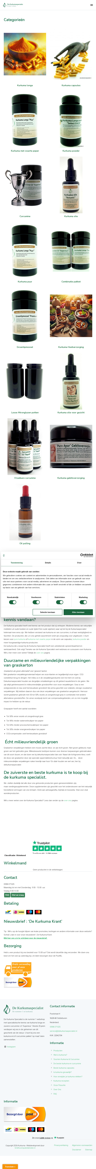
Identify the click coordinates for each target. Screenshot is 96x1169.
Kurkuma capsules (71, 85)
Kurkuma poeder (71, 151)
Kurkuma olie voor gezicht (71, 412)
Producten (58, 1051)
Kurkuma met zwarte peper (25, 151)
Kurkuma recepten (61, 1081)
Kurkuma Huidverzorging (71, 347)
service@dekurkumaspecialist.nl (63, 1031)
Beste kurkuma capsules (64, 1068)
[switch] (36, 602)
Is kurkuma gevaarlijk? (63, 1072)
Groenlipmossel (25, 347)
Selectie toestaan (47, 612)
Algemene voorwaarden (82, 1145)
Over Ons (57, 1089)
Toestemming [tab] (17, 562)
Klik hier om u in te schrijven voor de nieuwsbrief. (25, 938)
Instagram (11, 1047)
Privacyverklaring (61, 1145)
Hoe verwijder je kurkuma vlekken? (68, 1076)
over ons (40, 653)
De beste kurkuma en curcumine (67, 1063)
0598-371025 (55, 1027)
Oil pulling (25, 543)
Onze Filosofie (60, 1085)
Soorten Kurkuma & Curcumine (67, 1059)
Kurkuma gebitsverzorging (71, 478)
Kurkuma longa (25, 85)
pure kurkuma (19, 639)
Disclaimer (76, 1150)
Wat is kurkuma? (60, 1055)
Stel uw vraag (18, 895)
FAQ (7, 895)
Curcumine (25, 216)
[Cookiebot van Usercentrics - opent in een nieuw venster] (82, 555)
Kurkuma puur (25, 281)
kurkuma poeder (79, 639)
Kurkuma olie (71, 216)
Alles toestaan (78, 612)
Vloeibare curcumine (25, 478)
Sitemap (88, 1150)
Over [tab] (79, 562)
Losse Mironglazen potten (25, 412)
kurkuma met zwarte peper (39, 639)
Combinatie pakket (71, 281)
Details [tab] (48, 562)
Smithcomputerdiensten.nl (25, 1148)
